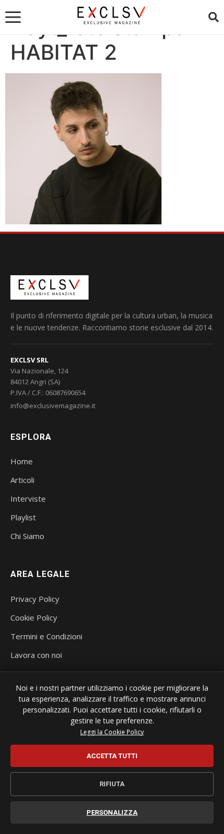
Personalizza (112, 812)
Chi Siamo (27, 536)
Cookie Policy (33, 617)
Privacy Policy (34, 599)
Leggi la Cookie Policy (112, 732)
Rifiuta (112, 784)
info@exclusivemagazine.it (52, 405)
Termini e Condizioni (46, 636)
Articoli (22, 480)
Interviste (28, 498)
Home (21, 461)
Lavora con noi (36, 655)
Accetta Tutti (112, 756)
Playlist (23, 517)
